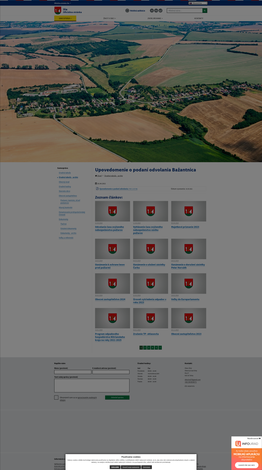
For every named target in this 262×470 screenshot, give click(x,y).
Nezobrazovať (253, 438)
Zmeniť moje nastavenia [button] (131, 467)
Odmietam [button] (146, 467)
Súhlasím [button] (115, 467)
